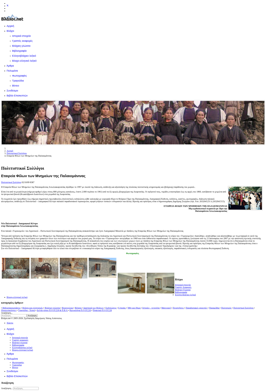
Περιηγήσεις (178, 308)
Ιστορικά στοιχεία (21, 36)
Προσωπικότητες (9, 310)
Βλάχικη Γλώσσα (182, 290)
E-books (122, 308)
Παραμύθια (214, 308)
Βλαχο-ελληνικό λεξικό (24, 60)
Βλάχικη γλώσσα (21, 45)
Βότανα (78, 308)
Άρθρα (10, 65)
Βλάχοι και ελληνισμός (32, 308)
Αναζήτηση (32, 316)
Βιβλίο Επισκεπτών (17, 95)
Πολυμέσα (12, 70)
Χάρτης (10, 323)
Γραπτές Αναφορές (183, 287)
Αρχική (10, 26)
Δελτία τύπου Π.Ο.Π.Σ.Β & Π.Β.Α (52, 310)
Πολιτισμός (226, 308)
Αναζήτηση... (7, 313)
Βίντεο (15, 85)
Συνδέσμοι (12, 90)
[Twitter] (8, 6)
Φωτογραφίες (19, 75)
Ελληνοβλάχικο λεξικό (24, 55)
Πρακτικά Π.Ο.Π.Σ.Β (102, 310)
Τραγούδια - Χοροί (26, 310)
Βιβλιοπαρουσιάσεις (11, 308)
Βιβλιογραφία (19, 50)
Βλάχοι (10, 31)
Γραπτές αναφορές (22, 41)
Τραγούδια (18, 80)
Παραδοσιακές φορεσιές (197, 308)
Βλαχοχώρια (67, 308)
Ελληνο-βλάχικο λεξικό (185, 295)
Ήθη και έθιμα (134, 308)
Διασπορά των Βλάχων (93, 308)
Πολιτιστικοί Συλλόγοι (11, 182)
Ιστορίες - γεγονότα (151, 308)
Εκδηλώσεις (111, 308)
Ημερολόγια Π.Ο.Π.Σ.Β (80, 310)
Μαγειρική (166, 308)
